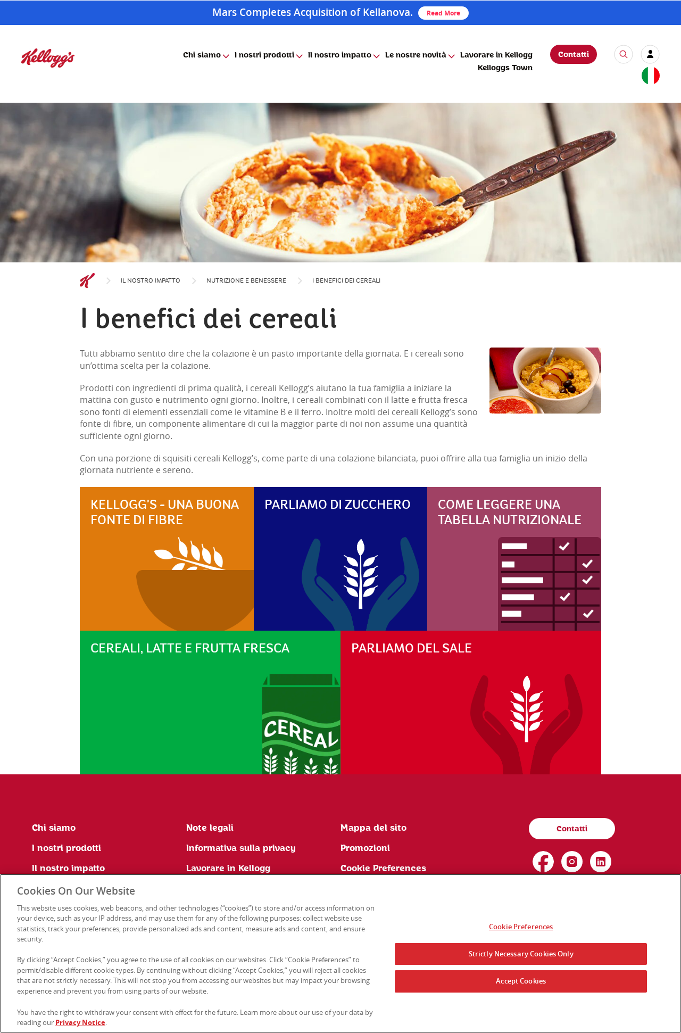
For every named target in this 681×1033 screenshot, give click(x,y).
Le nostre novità (415, 55)
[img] (47, 57)
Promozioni (365, 848)
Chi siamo (202, 55)
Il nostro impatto (339, 55)
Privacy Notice (80, 1022)
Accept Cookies (521, 981)
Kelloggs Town (505, 68)
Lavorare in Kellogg (496, 55)
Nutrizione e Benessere (246, 281)
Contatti (573, 55)
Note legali (210, 828)
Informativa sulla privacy (241, 848)
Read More (443, 13)
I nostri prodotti (264, 55)
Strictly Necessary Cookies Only (521, 953)
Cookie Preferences (521, 927)
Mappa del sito (373, 828)
